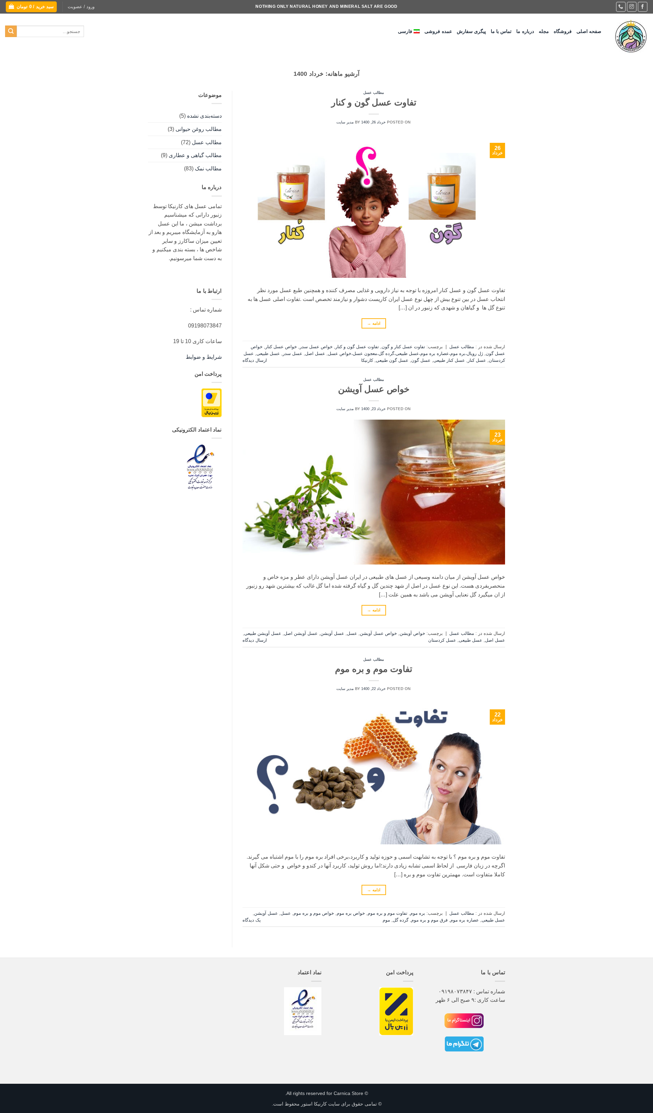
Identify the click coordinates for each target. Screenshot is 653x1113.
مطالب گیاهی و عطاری (195, 155)
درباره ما (525, 31)
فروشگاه (563, 31)
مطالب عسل (373, 92)
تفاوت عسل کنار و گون (403, 346)
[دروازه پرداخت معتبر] (211, 402)
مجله (544, 31)
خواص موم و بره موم (314, 913)
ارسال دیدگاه (254, 360)
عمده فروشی (438, 31)
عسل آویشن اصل (301, 633)
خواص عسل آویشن (373, 389)
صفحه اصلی (588, 31)
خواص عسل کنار (281, 346)
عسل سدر (292, 353)
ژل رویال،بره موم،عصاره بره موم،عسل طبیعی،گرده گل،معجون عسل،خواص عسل (405, 353)
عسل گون (421, 360)
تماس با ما (501, 31)
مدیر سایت (345, 122)
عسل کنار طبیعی (449, 360)
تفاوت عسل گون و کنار (373, 102)
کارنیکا (367, 360)
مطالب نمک (208, 168)
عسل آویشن (332, 633)
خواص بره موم (351, 913)
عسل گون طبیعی (392, 360)
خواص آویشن (412, 633)
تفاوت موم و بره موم (373, 669)
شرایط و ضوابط (204, 357)
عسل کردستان (442, 640)
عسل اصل (315, 353)
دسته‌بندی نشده (204, 116)
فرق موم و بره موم (429, 920)
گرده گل (400, 920)
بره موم (417, 913)
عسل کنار (477, 360)
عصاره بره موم (464, 920)
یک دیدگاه (251, 920)
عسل (352, 633)
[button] (81, 7)
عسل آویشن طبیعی (262, 633)
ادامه (373, 323)
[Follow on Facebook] (643, 7)
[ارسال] (11, 31)
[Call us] (621, 7)
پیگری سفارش (471, 31)
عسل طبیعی (268, 353)
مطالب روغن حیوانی (198, 129)
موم (386, 920)
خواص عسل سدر (316, 346)
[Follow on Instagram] (632, 7)
